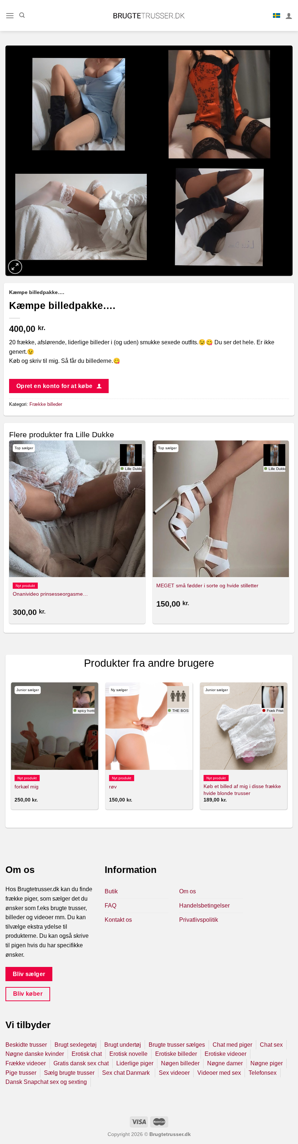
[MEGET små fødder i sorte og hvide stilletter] (221, 508)
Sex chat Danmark (126, 1073)
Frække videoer (25, 1063)
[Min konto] (289, 16)
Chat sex (271, 1045)
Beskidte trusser (26, 1045)
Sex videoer (174, 1073)
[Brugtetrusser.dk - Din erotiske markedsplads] (149, 15)
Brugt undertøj (122, 1045)
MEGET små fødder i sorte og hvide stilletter (207, 585)
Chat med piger (232, 1045)
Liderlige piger (134, 1063)
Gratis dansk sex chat (81, 1063)
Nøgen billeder (180, 1063)
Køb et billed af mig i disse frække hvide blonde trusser (242, 789)
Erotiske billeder (176, 1054)
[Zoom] (15, 267)
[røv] (149, 726)
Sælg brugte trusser (69, 1073)
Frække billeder (45, 404)
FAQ (110, 905)
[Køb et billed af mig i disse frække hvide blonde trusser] (243, 726)
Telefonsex (263, 1073)
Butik (111, 891)
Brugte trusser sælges (177, 1045)
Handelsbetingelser (204, 905)
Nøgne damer (225, 1063)
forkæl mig (27, 787)
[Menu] (9, 15)
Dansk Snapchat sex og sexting (46, 1082)
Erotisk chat (87, 1054)
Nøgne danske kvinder (34, 1054)
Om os (187, 891)
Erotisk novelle (128, 1054)
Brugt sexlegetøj (76, 1045)
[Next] (288, 533)
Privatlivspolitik (198, 920)
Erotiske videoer (225, 1054)
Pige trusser (20, 1073)
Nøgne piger (266, 1063)
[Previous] (9, 533)
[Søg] (22, 15)
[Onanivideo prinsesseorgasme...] (77, 508)
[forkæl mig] (54, 726)
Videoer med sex (219, 1073)
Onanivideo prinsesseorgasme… (50, 594)
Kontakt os (118, 920)
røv (113, 787)
